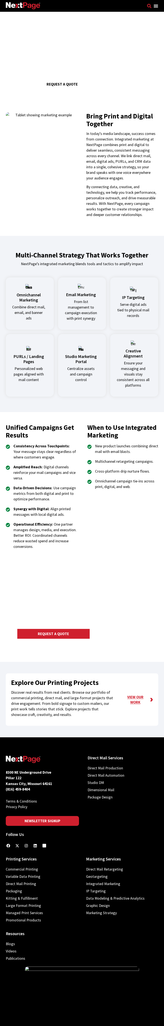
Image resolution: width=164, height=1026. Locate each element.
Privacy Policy (16, 806)
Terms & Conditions (21, 801)
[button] (156, 6)
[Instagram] (26, 845)
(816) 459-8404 (18, 789)
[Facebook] (8, 845)
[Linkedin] (35, 845)
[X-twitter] (17, 845)
